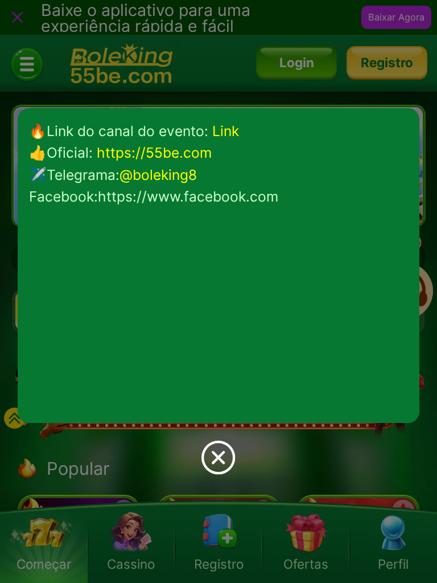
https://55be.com (154, 152)
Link (225, 130)
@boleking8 (158, 174)
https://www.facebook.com (188, 196)
